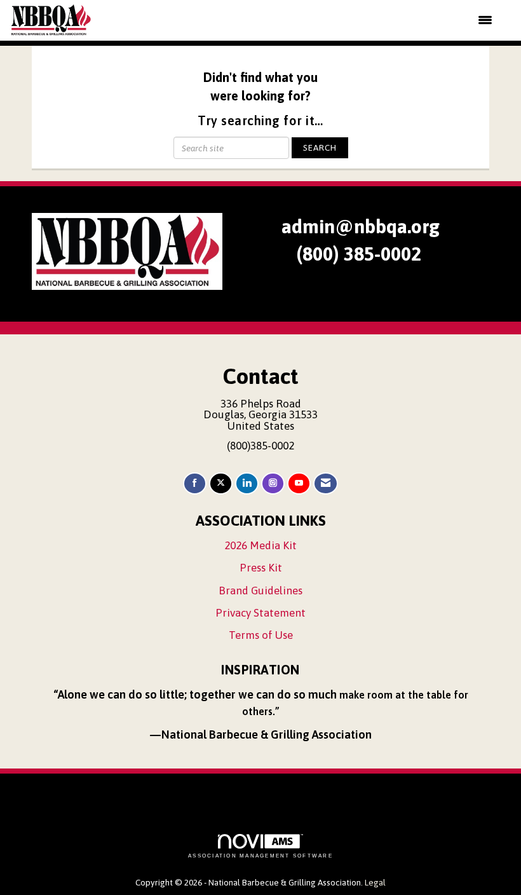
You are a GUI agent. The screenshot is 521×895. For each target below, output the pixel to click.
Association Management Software (260, 855)
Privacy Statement (260, 612)
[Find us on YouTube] (299, 483)
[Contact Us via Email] (325, 483)
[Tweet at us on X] (221, 483)
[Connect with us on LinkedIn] (247, 483)
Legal (375, 882)
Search (320, 147)
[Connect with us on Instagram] (273, 483)
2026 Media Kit (260, 545)
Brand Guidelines (260, 590)
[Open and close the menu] (300, 20)
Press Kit (261, 567)
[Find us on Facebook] (194, 483)
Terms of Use (261, 635)
